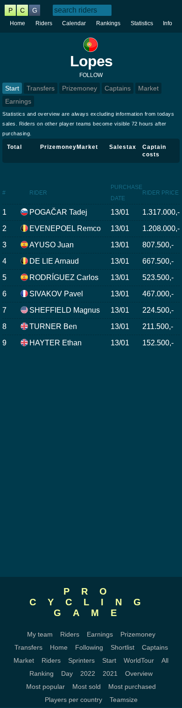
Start (12, 88)
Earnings (18, 101)
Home (17, 23)
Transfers (41, 88)
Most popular (45, 686)
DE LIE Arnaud (54, 261)
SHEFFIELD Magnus (64, 310)
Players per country (73, 699)
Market (148, 88)
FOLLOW (91, 75)
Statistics (142, 23)
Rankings (108, 23)
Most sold (86, 686)
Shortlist (122, 647)
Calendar (74, 23)
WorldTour (139, 660)
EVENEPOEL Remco (65, 228)
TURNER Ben (53, 326)
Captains (118, 88)
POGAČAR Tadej (58, 212)
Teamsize (124, 699)
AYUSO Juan (51, 245)
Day (67, 673)
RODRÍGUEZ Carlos (63, 277)
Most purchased (132, 686)
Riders (43, 23)
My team (40, 634)
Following (89, 647)
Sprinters (81, 660)
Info (167, 23)
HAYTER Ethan (55, 343)
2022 (87, 673)
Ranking (41, 673)
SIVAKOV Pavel (56, 294)
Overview (139, 673)
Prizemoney (79, 88)
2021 (110, 673)
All (164, 660)
